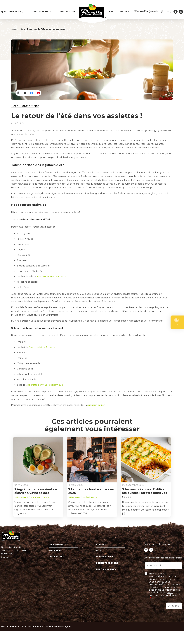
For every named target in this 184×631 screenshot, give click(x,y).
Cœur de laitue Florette (42, 347)
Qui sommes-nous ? (59, 544)
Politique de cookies (108, 563)
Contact (124, 11)
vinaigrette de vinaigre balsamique (44, 385)
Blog (111, 11)
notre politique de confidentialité (164, 593)
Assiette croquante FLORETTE (52, 276)
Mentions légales (106, 569)
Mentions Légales (62, 626)
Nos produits (41, 11)
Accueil (14, 29)
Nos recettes (68, 11)
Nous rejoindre (104, 557)
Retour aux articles (25, 106)
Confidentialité (34, 626)
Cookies (47, 626)
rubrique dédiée (96, 405)
